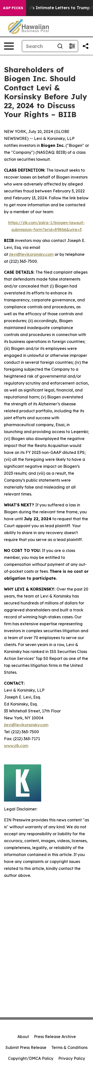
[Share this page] (85, 46)
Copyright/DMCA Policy (30, 1058)
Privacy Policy (71, 1058)
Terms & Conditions (69, 1047)
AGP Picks (13, 8)
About (23, 1036)
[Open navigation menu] (9, 46)
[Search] (60, 46)
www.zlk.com (16, 745)
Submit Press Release (25, 1047)
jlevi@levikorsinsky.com (31, 254)
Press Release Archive (55, 1036)
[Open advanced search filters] (72, 46)
